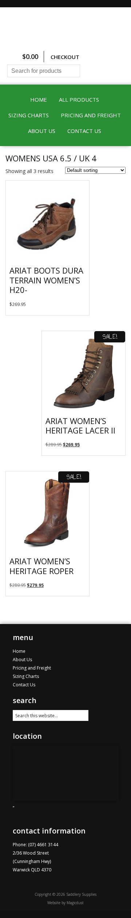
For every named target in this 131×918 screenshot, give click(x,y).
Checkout (65, 56)
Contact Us (84, 130)
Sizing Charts (28, 115)
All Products (79, 99)
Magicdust (75, 902)
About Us (41, 130)
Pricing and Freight (91, 115)
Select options (80, 309)
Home (38, 99)
